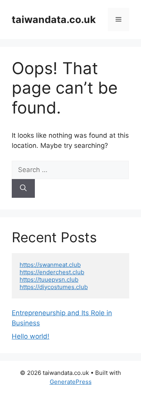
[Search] (23, 188)
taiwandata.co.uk (54, 19)
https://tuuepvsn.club (49, 279)
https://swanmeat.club (50, 264)
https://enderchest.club (52, 272)
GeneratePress (71, 381)
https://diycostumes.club (54, 287)
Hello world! (30, 336)
